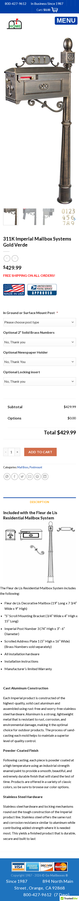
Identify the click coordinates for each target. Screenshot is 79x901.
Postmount (35, 467)
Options (14, 418)
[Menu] (66, 21)
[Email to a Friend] (29, 476)
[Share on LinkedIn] (45, 476)
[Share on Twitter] (22, 476)
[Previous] (12, 121)
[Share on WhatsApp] (7, 476)
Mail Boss (22, 467)
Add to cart (40, 452)
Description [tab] (39, 502)
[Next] (67, 121)
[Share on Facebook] (14, 476)
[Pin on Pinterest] (37, 476)
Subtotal (15, 407)
